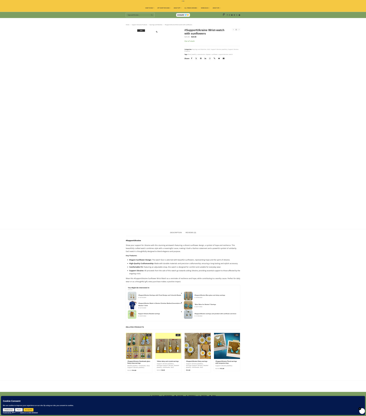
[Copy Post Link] (214, 58)
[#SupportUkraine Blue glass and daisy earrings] (188, 296)
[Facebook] (227, 15)
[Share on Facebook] (191, 58)
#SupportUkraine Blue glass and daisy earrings (209, 295)
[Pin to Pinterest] (200, 58)
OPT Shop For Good (163, 8)
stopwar (208, 54)
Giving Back (205, 8)
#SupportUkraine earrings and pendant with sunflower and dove (215, 313)
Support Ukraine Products (139, 25)
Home (127, 25)
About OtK (216, 8)
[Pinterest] (234, 15)
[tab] (176, 232)
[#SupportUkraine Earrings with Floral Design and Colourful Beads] (132, 296)
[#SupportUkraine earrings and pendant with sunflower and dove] (188, 314)
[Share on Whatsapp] (210, 58)
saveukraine (201, 54)
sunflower (214, 54)
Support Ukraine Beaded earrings (149, 313)
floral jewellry (192, 54)
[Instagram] (229, 15)
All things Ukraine (190, 8)
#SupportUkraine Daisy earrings (196, 361)
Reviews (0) (191, 232)
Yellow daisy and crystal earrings (168, 361)
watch (231, 54)
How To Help (149, 8)
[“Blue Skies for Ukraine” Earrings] (188, 305)
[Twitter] (237, 15)
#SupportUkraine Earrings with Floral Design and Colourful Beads (159, 295)
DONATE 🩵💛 (183, 15)
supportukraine (223, 54)
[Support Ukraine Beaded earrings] (132, 314)
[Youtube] (232, 15)
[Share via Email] (223, 58)
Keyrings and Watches (155, 25)
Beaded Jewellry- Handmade (136, 366)
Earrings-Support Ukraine (165, 365)
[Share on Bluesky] (219, 58)
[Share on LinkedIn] (205, 58)
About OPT (177, 8)
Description (176, 232)
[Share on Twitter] (196, 58)
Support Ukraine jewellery (219, 49)
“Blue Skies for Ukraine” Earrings (205, 304)
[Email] (239, 15)
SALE (208, 49)
